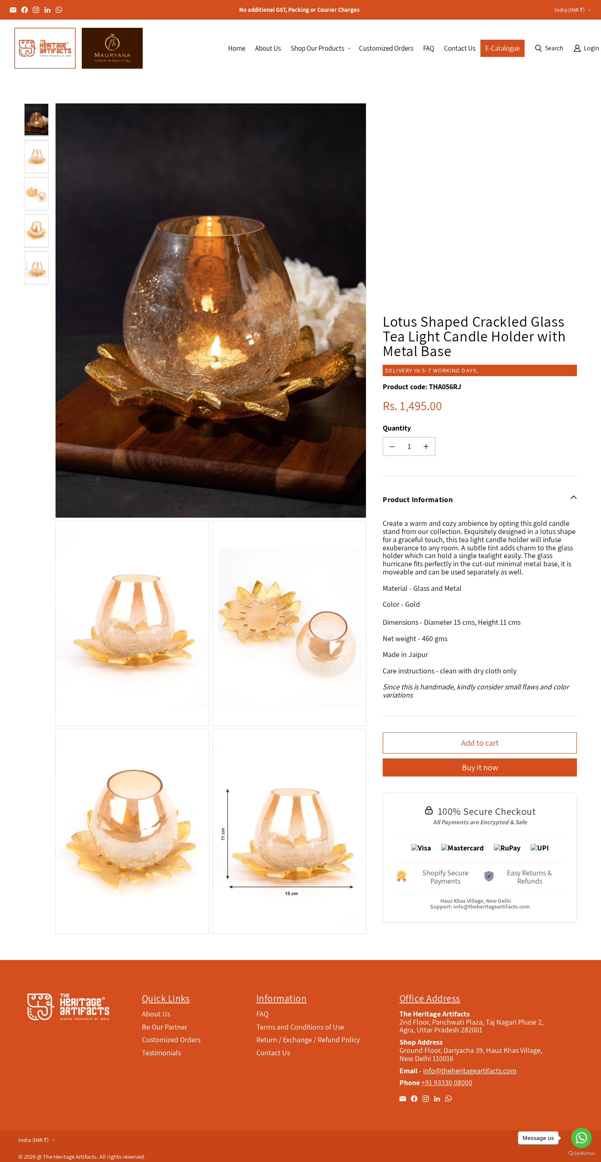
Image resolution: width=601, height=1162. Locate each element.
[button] (320, 48)
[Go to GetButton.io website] (581, 1153)
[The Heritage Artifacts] (45, 48)
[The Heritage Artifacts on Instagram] (36, 10)
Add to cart (480, 742)
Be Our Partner (164, 1027)
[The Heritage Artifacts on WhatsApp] (59, 10)
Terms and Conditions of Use (300, 1027)
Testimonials (161, 1052)
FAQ (262, 1013)
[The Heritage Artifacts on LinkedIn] (47, 10)
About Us (156, 1013)
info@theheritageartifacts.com (491, 906)
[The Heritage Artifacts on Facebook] (24, 10)
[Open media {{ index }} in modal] (211, 310)
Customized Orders (171, 1039)
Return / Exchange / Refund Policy (308, 1039)
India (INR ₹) (569, 9)
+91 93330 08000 (447, 1082)
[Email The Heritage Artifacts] (13, 10)
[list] (212, 518)
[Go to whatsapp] (581, 1138)
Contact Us (273, 1052)
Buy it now (480, 767)
